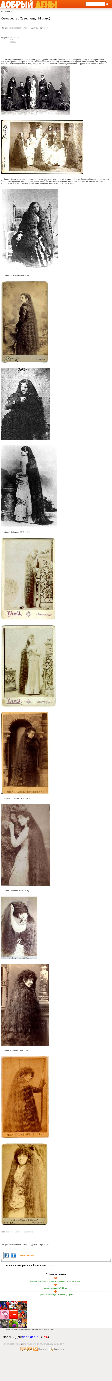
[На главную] (28, 4)
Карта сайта (59, 1349)
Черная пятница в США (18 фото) (56, 1288)
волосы (53, 60)
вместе (69, 179)
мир (57, 62)
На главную (5, 11)
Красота (12, 41)
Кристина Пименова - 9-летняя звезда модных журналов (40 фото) (56, 1281)
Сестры (18, 1232)
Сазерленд (28, 1232)
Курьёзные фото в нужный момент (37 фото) (56, 1295)
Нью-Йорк (27, 64)
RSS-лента (42, 1349)
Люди (11, 39)
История (12, 43)
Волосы (9, 1232)
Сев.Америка (14, 38)
